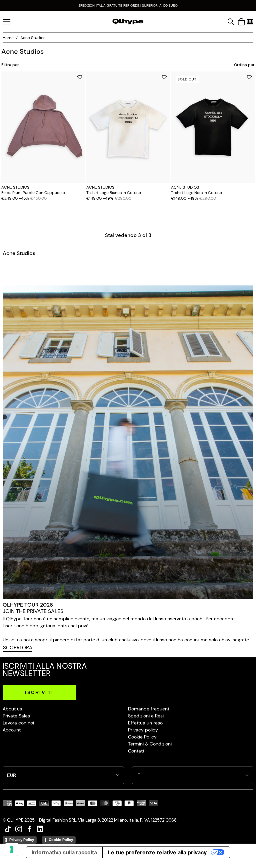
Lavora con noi (18, 723)
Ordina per (244, 64)
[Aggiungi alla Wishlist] (79, 77)
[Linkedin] (40, 833)
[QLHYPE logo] (127, 21)
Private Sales (16, 716)
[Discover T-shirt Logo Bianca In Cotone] (128, 127)
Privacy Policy (21, 839)
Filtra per (10, 64)
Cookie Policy (142, 737)
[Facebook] (29, 833)
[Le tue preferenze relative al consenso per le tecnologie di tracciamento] (11, 849)
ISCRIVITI (39, 692)
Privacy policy (143, 730)
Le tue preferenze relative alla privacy (157, 852)
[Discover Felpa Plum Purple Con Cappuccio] (43, 127)
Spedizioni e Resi (146, 716)
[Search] (231, 22)
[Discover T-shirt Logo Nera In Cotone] (213, 127)
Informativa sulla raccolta (64, 852)
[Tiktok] (8, 833)
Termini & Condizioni (150, 744)
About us (12, 709)
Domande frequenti (149, 709)
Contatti (136, 751)
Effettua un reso (145, 723)
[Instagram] (18, 833)
